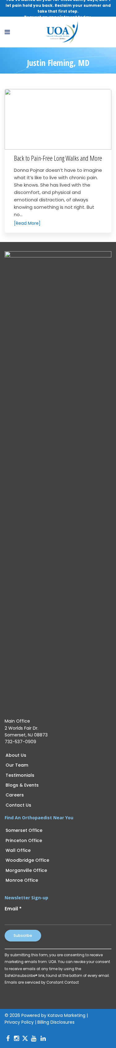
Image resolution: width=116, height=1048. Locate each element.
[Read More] (27, 223)
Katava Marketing (66, 1015)
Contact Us (18, 805)
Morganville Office (26, 870)
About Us (16, 755)
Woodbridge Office (27, 860)
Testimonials (20, 775)
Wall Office (18, 850)
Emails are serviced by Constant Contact (42, 982)
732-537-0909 (20, 742)
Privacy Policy (19, 1022)
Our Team (17, 765)
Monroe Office (22, 880)
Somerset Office (24, 830)
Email (13, 908)
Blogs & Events (22, 785)
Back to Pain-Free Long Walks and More (58, 158)
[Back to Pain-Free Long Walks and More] (58, 119)
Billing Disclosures (56, 1022)
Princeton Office (24, 840)
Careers (15, 795)
